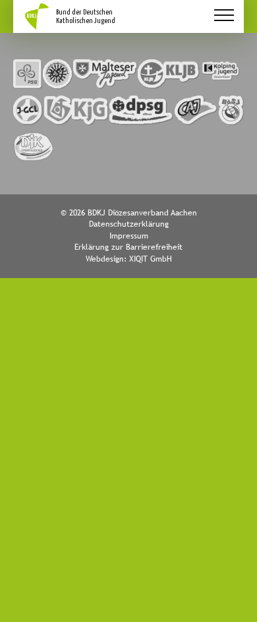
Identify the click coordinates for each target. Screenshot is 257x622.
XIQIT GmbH (150, 259)
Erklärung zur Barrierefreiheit (128, 247)
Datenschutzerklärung (129, 224)
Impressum (128, 235)
